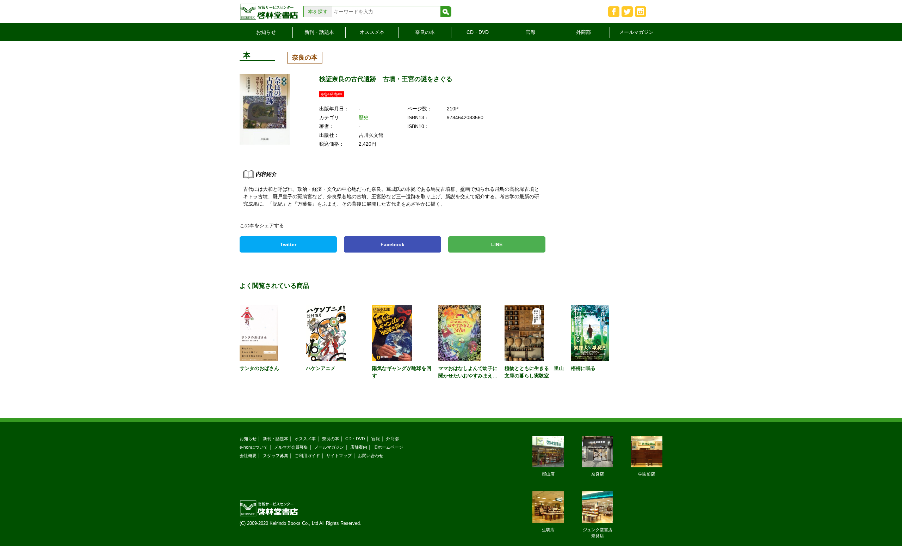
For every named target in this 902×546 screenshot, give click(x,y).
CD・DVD (478, 32)
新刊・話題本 (319, 32)
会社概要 (248, 455)
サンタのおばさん (259, 368)
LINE (496, 244)
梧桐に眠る (583, 368)
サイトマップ (339, 455)
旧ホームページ (388, 447)
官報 (531, 32)
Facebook (392, 244)
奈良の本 (425, 32)
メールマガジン (636, 32)
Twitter (288, 244)
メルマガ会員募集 (291, 447)
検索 (445, 11)
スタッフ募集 (275, 455)
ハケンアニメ (320, 368)
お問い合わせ (370, 455)
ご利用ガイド (307, 455)
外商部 (583, 32)
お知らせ (266, 32)
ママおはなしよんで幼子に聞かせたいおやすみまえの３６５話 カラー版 (468, 375)
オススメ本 (372, 32)
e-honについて (254, 447)
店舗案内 (358, 447)
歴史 (364, 117)
